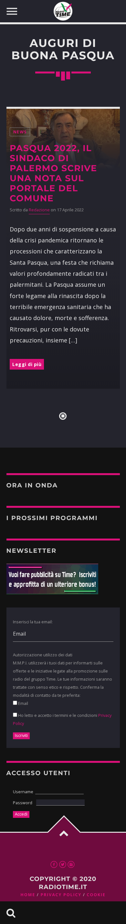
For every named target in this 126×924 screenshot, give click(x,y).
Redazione (39, 210)
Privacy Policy (60, 894)
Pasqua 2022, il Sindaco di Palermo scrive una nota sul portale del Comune (53, 173)
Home (27, 894)
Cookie (96, 894)
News (19, 132)
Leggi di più (26, 364)
